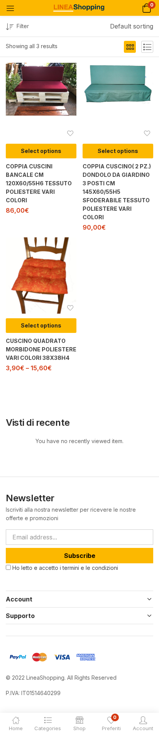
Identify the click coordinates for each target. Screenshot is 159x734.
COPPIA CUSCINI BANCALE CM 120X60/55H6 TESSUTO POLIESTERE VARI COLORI (39, 183)
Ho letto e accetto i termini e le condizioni (65, 567)
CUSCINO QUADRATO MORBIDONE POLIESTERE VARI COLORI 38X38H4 (41, 349)
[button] (146, 8)
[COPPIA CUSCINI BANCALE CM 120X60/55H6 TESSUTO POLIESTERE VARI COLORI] (41, 89)
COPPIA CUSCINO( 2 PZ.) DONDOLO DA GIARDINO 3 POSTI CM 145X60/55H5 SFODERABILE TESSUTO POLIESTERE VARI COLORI (117, 191)
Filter (23, 26)
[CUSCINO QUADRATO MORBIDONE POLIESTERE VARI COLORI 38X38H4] (41, 275)
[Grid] (130, 47)
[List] (147, 47)
